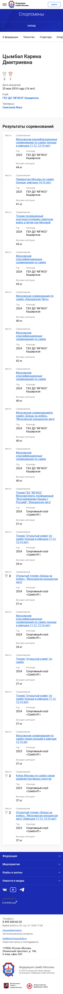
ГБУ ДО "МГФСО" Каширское (21, 98)
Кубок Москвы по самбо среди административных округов (35, 777)
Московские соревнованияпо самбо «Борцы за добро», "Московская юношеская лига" (35, 416)
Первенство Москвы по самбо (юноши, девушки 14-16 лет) (35, 181)
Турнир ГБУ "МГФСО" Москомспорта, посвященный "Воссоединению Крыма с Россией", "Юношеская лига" (34, 497)
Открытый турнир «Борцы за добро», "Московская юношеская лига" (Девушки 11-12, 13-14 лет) (37, 815)
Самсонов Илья (12, 107)
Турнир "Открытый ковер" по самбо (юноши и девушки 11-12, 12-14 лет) (36, 539)
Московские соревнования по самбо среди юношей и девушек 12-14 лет (36, 739)
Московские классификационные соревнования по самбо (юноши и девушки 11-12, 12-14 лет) (36, 620)
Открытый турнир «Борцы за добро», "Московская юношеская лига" (37, 579)
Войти (54, 5)
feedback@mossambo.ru (15, 938)
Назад (31, 25)
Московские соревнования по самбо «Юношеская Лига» (35, 297)
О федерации (10, 37)
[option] (10, 37)
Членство (29, 37)
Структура (46, 37)
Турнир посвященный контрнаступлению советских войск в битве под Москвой (34, 219)
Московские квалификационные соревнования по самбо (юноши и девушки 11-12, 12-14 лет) (36, 142)
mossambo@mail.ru (12, 930)
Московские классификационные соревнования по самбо (31, 259)
